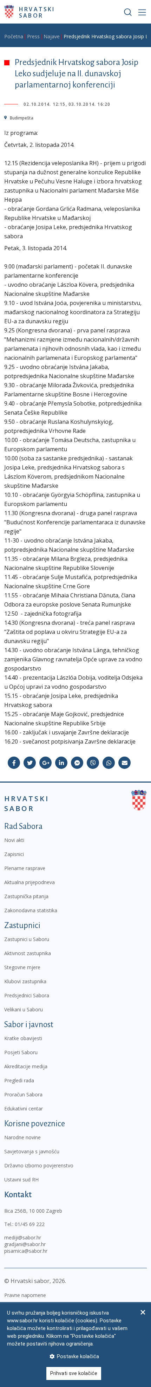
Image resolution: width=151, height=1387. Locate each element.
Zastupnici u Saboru (26, 939)
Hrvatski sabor (37, 12)
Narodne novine (22, 1137)
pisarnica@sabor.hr (25, 1250)
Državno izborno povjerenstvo (38, 1165)
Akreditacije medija (25, 1066)
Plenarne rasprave (24, 868)
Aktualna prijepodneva (29, 882)
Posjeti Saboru (21, 1052)
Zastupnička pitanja (26, 896)
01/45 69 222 (30, 1224)
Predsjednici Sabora (26, 995)
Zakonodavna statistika (30, 910)
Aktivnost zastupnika (27, 953)
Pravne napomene (25, 1295)
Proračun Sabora (23, 1094)
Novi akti (14, 840)
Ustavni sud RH (21, 1179)
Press (33, 36)
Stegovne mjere (22, 967)
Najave (52, 36)
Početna (13, 36)
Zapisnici (14, 854)
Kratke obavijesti (23, 1038)
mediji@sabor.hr (22, 1237)
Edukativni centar (23, 1108)
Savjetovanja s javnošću (31, 1151)
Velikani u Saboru (23, 1009)
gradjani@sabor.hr (25, 1244)
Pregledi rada (19, 1080)
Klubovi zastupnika (25, 981)
